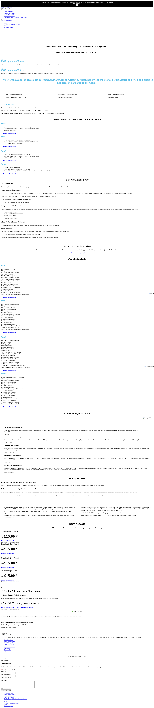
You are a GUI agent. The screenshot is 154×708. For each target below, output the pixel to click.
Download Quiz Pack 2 (9, 146)
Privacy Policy (7, 648)
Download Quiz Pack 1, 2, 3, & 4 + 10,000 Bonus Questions (17, 607)
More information (77, 3)
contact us (104, 515)
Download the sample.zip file (78, 252)
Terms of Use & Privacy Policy (12, 24)
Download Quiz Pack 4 (9, 174)
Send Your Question (6, 690)
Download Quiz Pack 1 (9, 133)
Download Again (8, 27)
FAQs (5, 25)
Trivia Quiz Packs (8, 11)
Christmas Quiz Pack (9, 16)
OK (77, 5)
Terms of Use (7, 650)
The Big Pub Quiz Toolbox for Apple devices (15, 17)
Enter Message (5, 680)
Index (5, 23)
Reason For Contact (6, 677)
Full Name (4, 671)
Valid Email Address (6, 674)
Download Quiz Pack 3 (9, 160)
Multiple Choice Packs (9, 13)
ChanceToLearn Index (9, 647)
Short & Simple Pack (9, 14)
